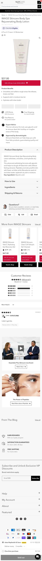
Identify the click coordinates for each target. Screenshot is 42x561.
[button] (8, 106)
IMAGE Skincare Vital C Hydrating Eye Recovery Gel (9, 244)
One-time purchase (11, 551)
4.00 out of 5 (26, 280)
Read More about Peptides (20, 403)
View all (37, 224)
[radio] (21, 544)
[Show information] (26, 83)
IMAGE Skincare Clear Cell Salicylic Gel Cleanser (27, 244)
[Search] (39, 38)
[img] (6, 312)
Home (3, 15)
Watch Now (20, 367)
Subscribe (35, 478)
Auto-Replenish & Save (15, 542)
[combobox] (21, 6)
